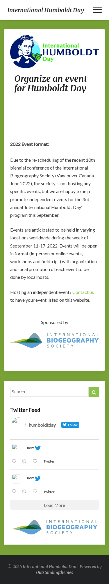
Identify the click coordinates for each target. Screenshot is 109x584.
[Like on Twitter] (36, 461)
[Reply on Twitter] (15, 461)
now (30, 447)
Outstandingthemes (54, 572)
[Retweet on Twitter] (25, 461)
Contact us (83, 292)
